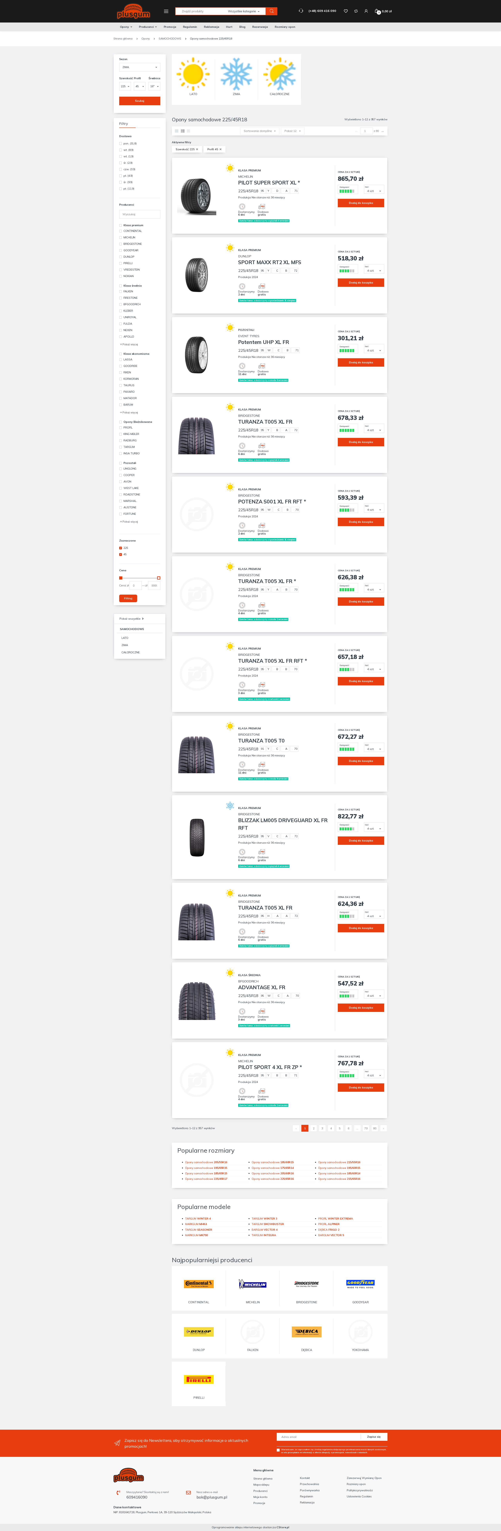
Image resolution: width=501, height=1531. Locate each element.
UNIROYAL (129, 317)
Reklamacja (307, 1502)
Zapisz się (374, 1436)
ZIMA (125, 645)
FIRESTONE (130, 298)
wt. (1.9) (128, 156)
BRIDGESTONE (132, 244)
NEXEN (127, 330)
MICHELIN (129, 237)
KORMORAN (131, 379)
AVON (127, 481)
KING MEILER (131, 434)
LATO (125, 638)
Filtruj (128, 598)
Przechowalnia (309, 1484)
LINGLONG (129, 468)
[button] (247, 11)
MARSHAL (129, 501)
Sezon (123, 59)
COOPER (128, 475)
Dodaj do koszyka (361, 203)
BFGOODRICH (132, 304)
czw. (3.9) (129, 169)
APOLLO (128, 336)
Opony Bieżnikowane (137, 422)
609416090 (136, 1497)
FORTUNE (129, 514)
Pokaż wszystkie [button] (130, 618)
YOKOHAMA (360, 1350)
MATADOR (130, 398)
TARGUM (129, 447)
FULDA (127, 323)
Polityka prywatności (360, 1490)
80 (374, 1128)
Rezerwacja (260, 27)
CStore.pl (283, 1527)
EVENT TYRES (263, 339)
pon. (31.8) (129, 143)
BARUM (128, 404)
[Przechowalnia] (346, 11)
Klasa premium (133, 225)
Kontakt (305, 1478)
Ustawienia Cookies (359, 1496)
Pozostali (129, 463)
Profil (137, 78)
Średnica (154, 78)
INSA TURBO (131, 453)
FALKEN (128, 291)
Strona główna (262, 1478)
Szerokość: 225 (185, 149)
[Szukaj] (271, 11)
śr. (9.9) (127, 182)
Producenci (146, 27)
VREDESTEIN (131, 269)
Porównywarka (309, 1490)
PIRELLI (127, 263)
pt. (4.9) (128, 175)
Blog (242, 27)
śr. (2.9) (127, 163)
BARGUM (265, 1229)
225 (125, 548)
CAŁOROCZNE (131, 652)
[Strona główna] (131, 11)
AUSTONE (129, 507)
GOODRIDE (130, 366)
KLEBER (128, 310)
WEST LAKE (131, 488)
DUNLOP (128, 256)
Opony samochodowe (206, 1162)
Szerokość (125, 78)
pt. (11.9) (128, 188)
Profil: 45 (213, 149)
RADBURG (129, 440)
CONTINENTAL (132, 231)
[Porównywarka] (356, 11)
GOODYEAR (130, 250)
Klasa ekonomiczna (136, 354)
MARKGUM (196, 1224)
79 (366, 1128)
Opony (124, 27)
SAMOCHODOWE (132, 629)
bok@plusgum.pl (211, 1497)
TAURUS (128, 385)
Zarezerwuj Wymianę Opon (364, 1478)
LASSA (127, 359)
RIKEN (127, 372)
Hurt (229, 27)
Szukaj (139, 101)
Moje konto (260, 1497)
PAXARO (128, 391)
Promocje (170, 27)
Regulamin (190, 27)
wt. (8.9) (128, 150)
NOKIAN (128, 276)
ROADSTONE (131, 494)
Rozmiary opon (285, 27)
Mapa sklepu (261, 1484)
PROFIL (127, 427)
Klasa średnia (132, 285)
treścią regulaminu (324, 1449)
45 (125, 554)
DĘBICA (328, 1229)
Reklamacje (211, 27)
